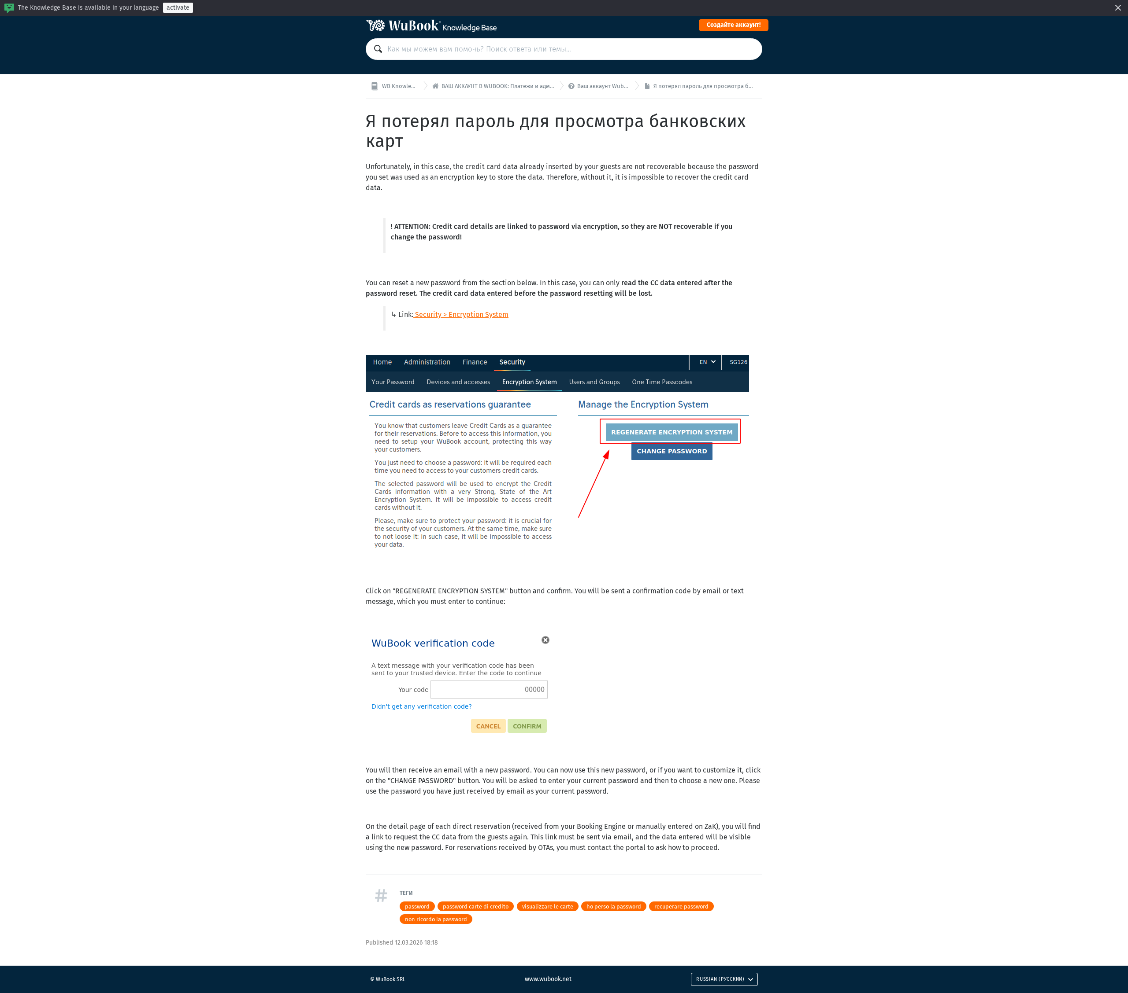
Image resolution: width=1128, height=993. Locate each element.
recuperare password (681, 906)
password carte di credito (475, 906)
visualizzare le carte (547, 906)
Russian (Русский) (720, 979)
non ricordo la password (436, 919)
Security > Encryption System (461, 314)
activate (178, 7)
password (417, 906)
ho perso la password (613, 906)
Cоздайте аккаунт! (734, 25)
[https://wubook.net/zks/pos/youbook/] (414, 314)
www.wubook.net (548, 979)
